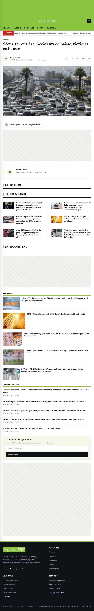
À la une (6, 28)
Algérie (17, 28)
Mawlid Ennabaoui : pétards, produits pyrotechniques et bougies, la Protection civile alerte (44, 411)
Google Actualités (56, 593)
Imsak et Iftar (54, 589)
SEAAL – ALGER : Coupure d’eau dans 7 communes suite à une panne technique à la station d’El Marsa (52, 370)
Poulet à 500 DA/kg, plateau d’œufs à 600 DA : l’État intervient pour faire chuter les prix (56, 335)
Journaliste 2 (16, 57)
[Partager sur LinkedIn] (83, 58)
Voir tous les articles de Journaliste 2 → (31, 172)
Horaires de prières (57, 580)
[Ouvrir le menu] (89, 21)
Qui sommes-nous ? (11, 580)
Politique (52, 556)
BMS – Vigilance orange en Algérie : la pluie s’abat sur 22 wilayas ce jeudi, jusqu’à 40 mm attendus (55, 299)
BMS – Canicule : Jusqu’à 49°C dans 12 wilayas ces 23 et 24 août (56, 314)
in (22, 569)
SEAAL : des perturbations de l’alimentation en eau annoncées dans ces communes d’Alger (44, 419)
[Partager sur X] (77, 58)
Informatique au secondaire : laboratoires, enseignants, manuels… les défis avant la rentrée (44, 402)
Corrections (8, 589)
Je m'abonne (13, 454)
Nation (6, 40)
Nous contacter (9, 593)
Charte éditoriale (10, 584)
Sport (40, 28)
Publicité (6, 597)
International (54, 569)
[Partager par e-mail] (88, 58)
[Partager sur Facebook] (72, 58)
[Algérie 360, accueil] (47, 21)
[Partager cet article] (66, 58)
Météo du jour (55, 584)
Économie (29, 28)
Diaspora (51, 28)
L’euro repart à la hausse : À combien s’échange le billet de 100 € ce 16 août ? (57, 352)
